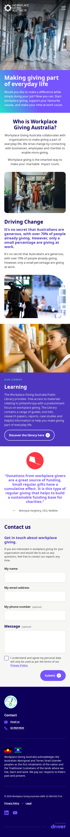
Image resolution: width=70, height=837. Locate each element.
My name (11, 569)
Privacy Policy (11, 803)
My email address (16, 588)
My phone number (23, 607)
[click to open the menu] (63, 8)
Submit (50, 676)
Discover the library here (26, 435)
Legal (29, 803)
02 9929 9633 (17, 727)
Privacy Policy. (19, 665)
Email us (15, 721)
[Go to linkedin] (6, 813)
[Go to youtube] (15, 813)
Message (17, 626)
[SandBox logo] (16, 7)
